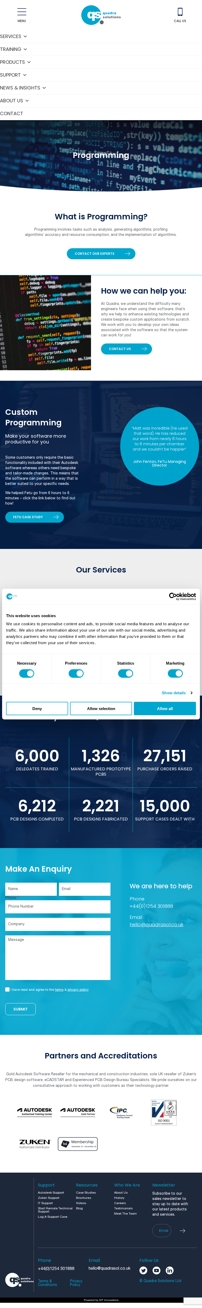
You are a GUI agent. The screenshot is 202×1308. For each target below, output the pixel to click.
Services (10, 36)
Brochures (83, 1197)
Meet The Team (125, 1213)
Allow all (165, 708)
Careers (120, 1203)
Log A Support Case (52, 1216)
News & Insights (20, 87)
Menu (22, 21)
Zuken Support (48, 1197)
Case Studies (86, 1192)
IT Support (45, 1203)
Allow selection (101, 708)
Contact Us (120, 349)
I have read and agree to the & (50, 990)
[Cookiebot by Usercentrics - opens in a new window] (173, 596)
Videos (81, 1203)
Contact (11, 113)
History (119, 1197)
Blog (79, 1208)
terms (59, 990)
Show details (174, 692)
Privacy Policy (76, 1283)
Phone (12, 898)
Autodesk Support (51, 1192)
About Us (11, 100)
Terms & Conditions (47, 1283)
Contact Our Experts (94, 253)
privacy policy (78, 990)
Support (10, 75)
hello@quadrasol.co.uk (156, 924)
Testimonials (123, 1208)
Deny (37, 708)
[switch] (76, 673)
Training (10, 49)
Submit (20, 1009)
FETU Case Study (28, 517)
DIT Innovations (108, 1300)
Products (12, 62)
